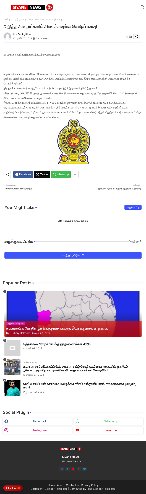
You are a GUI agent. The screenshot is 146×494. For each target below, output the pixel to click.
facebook (40, 421)
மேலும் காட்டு (133, 207)
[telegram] (84, 469)
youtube (111, 430)
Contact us (72, 485)
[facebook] (61, 469)
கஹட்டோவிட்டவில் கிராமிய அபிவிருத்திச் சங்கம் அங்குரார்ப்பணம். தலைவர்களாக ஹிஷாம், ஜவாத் (79, 385)
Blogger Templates (56, 488)
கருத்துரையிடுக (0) (73, 255)
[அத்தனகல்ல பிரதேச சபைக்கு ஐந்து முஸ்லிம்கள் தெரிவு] (12, 348)
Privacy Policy (89, 485)
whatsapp (111, 421)
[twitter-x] (67, 469)
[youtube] (73, 469)
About (60, 485)
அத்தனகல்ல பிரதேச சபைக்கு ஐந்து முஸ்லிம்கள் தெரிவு (57, 344)
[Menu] (5, 7)
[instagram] (79, 469)
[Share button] (75, 174)
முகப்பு (7, 19)
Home (51, 485)
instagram (40, 430)
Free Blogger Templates (101, 488)
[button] (142, 7)
